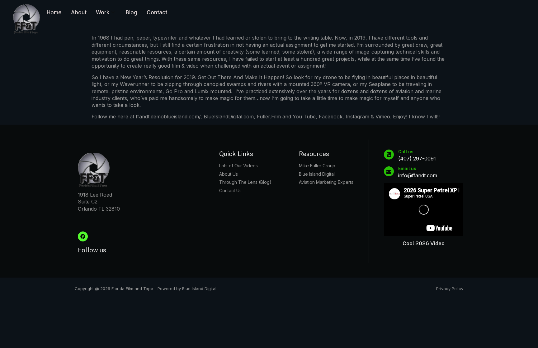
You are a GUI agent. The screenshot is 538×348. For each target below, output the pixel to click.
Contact (157, 12)
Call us (405, 151)
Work (102, 12)
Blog (131, 12)
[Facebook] (83, 236)
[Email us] (389, 171)
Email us (407, 168)
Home (54, 12)
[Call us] (389, 155)
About (79, 12)
